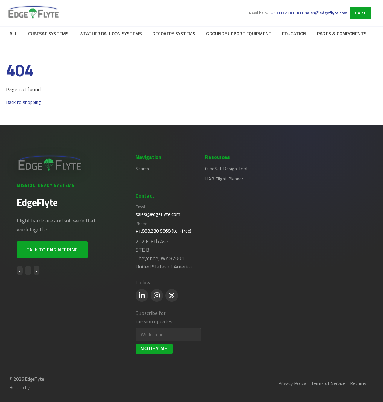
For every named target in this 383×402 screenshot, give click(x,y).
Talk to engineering (52, 249)
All (13, 33)
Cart (360, 13)
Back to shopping (23, 102)
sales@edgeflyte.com (326, 13)
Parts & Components (342, 33)
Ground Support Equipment (238, 33)
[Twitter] (171, 295)
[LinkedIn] (142, 295)
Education (294, 33)
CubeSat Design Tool (226, 168)
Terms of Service (328, 383)
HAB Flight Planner (224, 178)
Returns (358, 383)
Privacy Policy (292, 383)
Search (142, 168)
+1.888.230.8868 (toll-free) (163, 230)
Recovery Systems (174, 33)
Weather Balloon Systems (111, 33)
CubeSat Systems (48, 33)
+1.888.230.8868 (287, 13)
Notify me (154, 348)
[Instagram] (157, 295)
